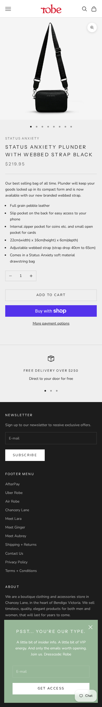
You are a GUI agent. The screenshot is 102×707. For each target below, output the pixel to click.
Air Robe (12, 501)
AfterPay (12, 484)
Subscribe (25, 455)
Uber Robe (13, 492)
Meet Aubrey (15, 535)
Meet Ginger (15, 527)
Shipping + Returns (21, 544)
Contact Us (14, 553)
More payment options (51, 323)
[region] (51, 368)
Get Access (51, 688)
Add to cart (51, 295)
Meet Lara (13, 518)
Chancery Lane (17, 510)
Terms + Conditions (21, 570)
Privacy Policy (16, 562)
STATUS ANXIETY (22, 138)
